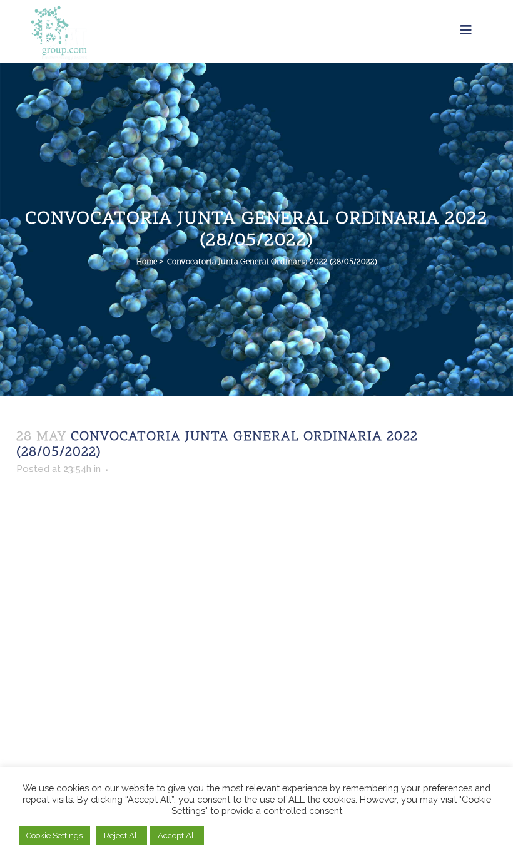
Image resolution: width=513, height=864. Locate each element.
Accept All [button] (177, 835)
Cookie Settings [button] (54, 835)
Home (146, 262)
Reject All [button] (122, 835)
